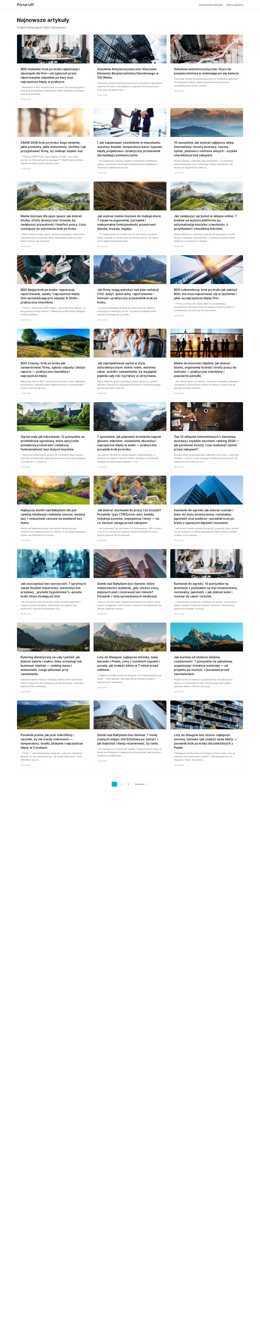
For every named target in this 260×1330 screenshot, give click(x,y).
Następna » (140, 784)
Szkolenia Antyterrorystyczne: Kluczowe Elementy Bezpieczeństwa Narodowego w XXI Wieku (128, 73)
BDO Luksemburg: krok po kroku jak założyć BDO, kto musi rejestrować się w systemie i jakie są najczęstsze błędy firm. (205, 294)
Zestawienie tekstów (211, 4)
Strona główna (234, 4)
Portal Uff (25, 5)
